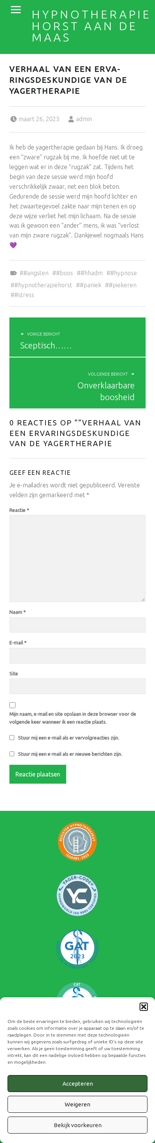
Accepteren (77, 1083)
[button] (143, 1007)
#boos (64, 273)
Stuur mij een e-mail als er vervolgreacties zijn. (68, 737)
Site (13, 673)
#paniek (90, 285)
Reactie (19, 510)
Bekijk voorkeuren (78, 1125)
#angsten (36, 273)
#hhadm (92, 273)
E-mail (18, 642)
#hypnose (123, 273)
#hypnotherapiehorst (43, 285)
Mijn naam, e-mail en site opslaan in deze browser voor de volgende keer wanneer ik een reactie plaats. (72, 717)
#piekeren (123, 285)
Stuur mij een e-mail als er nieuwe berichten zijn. (70, 753)
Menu (16, 10)
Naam (17, 612)
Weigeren (77, 1104)
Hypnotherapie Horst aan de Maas (91, 26)
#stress (24, 294)
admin (84, 119)
